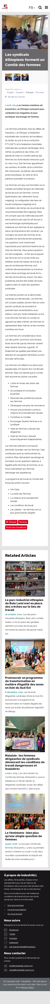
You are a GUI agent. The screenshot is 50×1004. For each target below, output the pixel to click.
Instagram (13, 942)
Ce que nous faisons (16, 909)
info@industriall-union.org (21, 966)
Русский (40, 92)
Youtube (13, 938)
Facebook (13, 930)
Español (20, 92)
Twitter (12, 934)
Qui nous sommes (15, 905)
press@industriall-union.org (21, 970)
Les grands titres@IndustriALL (22, 947)
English (10, 92)
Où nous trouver (14, 914)
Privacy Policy (28, 987)
